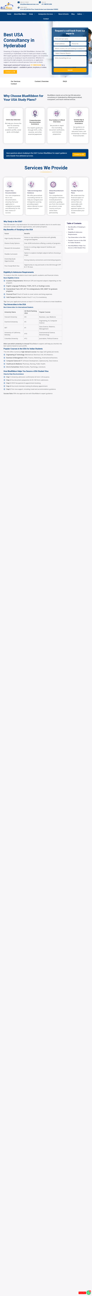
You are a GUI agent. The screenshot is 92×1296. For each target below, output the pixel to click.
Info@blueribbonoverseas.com (29, 4)
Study (31, 14)
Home (9, 14)
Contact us (9, 72)
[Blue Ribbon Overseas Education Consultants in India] (6, 6)
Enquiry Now (82, 1292)
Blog (72, 14)
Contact (46, 19)
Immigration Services (45, 14)
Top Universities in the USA (76, 237)
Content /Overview (42, 81)
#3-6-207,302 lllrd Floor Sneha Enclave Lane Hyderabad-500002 (39, 9)
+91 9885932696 (35, 65)
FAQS (65, 81)
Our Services (15, 81)
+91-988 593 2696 (46, 4)
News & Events (63, 14)
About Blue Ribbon (20, 14)
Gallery (79, 14)
